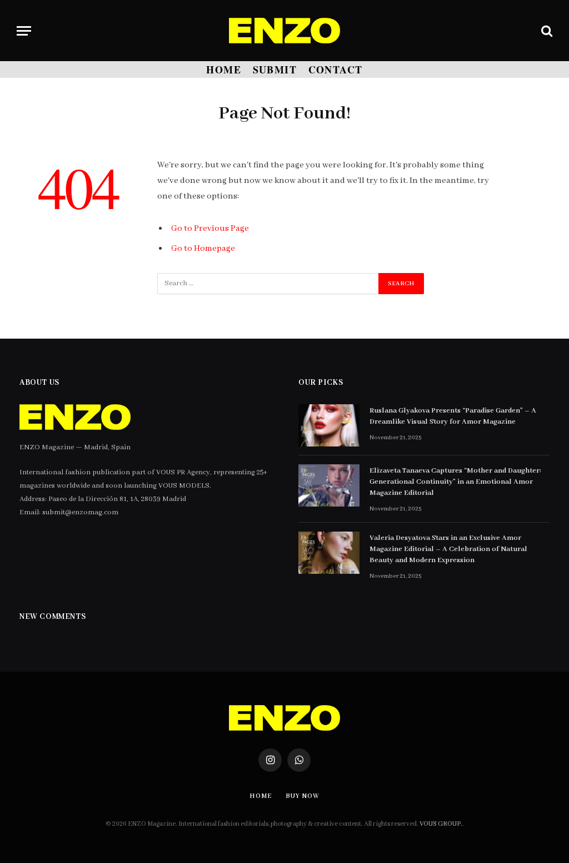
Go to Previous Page (210, 228)
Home (223, 69)
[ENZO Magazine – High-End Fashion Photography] (284, 30)
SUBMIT (275, 69)
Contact (335, 69)
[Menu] (24, 30)
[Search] (545, 30)
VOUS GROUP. (441, 824)
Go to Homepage (203, 248)
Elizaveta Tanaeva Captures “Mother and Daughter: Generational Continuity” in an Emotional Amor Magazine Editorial (455, 482)
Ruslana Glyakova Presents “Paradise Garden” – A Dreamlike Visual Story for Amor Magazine (453, 416)
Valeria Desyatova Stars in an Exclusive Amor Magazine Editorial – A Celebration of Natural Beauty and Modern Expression (448, 549)
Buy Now (302, 796)
